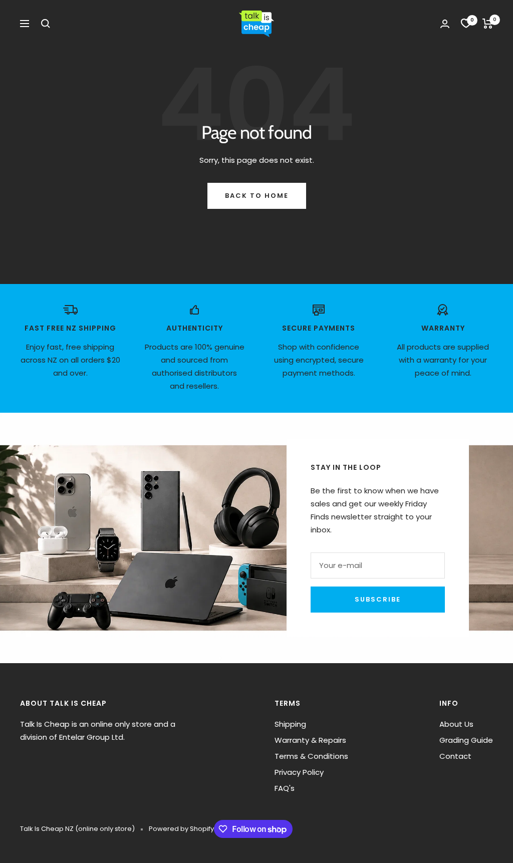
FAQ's (285, 788)
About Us (456, 724)
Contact (455, 756)
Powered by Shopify (181, 828)
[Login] (444, 24)
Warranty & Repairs (310, 740)
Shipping (290, 724)
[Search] (45, 23)
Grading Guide (466, 740)
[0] (465, 23)
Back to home (257, 195)
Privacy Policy (299, 772)
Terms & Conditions (311, 756)
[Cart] (487, 24)
